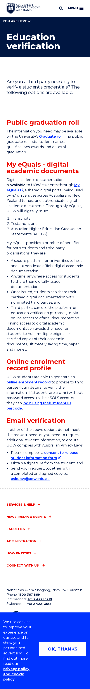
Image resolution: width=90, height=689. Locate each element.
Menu (73, 8)
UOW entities (19, 553)
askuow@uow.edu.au (30, 479)
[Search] (61, 8)
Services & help (21, 505)
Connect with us (23, 565)
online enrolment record (29, 382)
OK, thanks (62, 649)
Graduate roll (50, 136)
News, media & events (26, 517)
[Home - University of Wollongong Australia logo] (23, 8)
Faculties (16, 529)
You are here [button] (15, 21)
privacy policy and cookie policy (16, 674)
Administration (21, 541)
